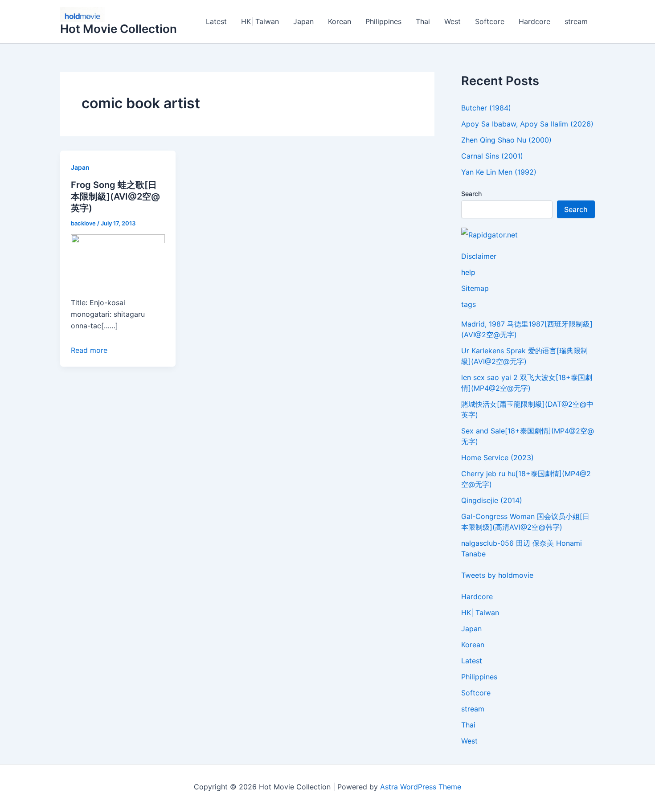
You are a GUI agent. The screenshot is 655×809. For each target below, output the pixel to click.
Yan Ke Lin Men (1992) (498, 172)
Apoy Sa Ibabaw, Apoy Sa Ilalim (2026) (527, 123)
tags (468, 304)
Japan (303, 21)
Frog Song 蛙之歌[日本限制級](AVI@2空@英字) (115, 196)
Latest (216, 21)
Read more (89, 350)
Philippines (383, 21)
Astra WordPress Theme (420, 786)
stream (576, 21)
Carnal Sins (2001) (492, 155)
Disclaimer (478, 256)
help (468, 272)
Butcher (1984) (486, 107)
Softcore (489, 21)
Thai (423, 21)
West (452, 21)
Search (471, 193)
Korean (339, 21)
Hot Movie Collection (118, 29)
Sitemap (475, 288)
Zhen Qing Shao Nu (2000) (506, 139)
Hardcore (534, 21)
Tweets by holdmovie (497, 575)
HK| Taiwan (260, 21)
